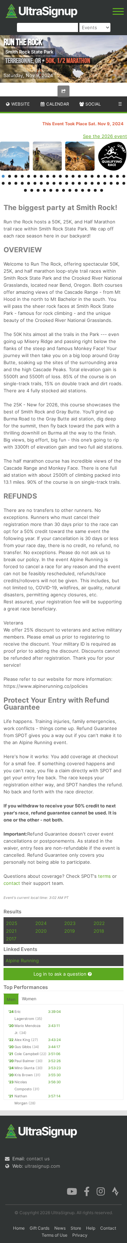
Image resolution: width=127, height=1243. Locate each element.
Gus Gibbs (22, 1047)
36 (98, 183)
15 (92, 176)
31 (66, 183)
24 (22, 183)
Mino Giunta (24, 1068)
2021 (11, 931)
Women (29, 998)
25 (28, 183)
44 (44, 190)
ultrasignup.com (42, 1166)
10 (60, 176)
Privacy (79, 1235)
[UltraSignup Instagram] (101, 1190)
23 (15, 183)
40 (123, 183)
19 (117, 176)
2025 (11, 923)
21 (3, 183)
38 (111, 183)
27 (41, 183)
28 (47, 183)
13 (79, 176)
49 (76, 190)
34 (85, 183)
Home (19, 1228)
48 (69, 190)
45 (50, 190)
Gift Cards (39, 1228)
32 (73, 183)
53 (101, 190)
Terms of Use (54, 1235)
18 (111, 176)
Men (11, 999)
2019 (69, 931)
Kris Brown (23, 1075)
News (60, 1228)
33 (79, 183)
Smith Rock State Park (29, 52)
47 (63, 190)
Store (76, 1228)
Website (20, 104)
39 (117, 183)
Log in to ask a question (61, 974)
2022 (99, 923)
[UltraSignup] (41, 10)
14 (85, 176)
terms (104, 876)
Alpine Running (22, 960)
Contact (108, 1228)
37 (104, 183)
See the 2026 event (105, 136)
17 (104, 176)
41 (25, 190)
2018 (98, 931)
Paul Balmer (24, 1061)
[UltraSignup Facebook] (86, 1190)
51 (88, 190)
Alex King (22, 1040)
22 (9, 183)
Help (90, 1228)
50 (82, 190)
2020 (41, 931)
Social (92, 104)
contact (12, 883)
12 (73, 176)
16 (98, 176)
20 (123, 176)
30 (60, 183)
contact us (38, 1158)
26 (35, 183)
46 (57, 190)
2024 (41, 923)
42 (31, 190)
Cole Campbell (26, 1054)
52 (95, 190)
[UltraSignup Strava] (115, 1190)
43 (38, 190)
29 (54, 183)
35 (92, 183)
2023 (69, 923)
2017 (11, 938)
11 (66, 176)
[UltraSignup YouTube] (72, 1190)
